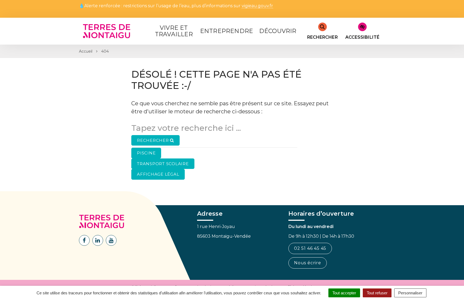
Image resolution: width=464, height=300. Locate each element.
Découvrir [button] (277, 31)
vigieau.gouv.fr (257, 6)
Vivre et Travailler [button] (174, 31)
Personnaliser (410, 293)
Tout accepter (344, 293)
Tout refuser (377, 293)
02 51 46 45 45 (310, 248)
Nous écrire (307, 262)
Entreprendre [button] (226, 31)
